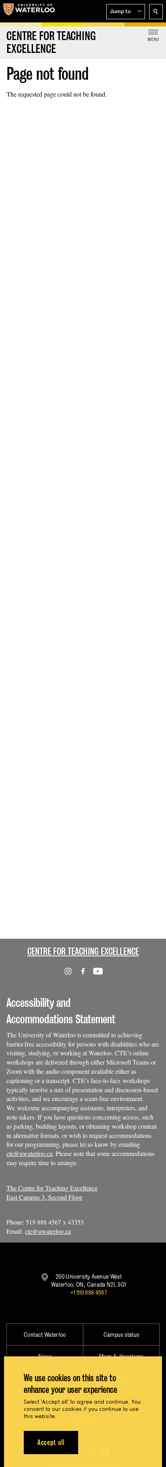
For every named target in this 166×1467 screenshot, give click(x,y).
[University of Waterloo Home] (29, 11)
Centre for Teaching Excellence (83, 951)
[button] (126, 11)
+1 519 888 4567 (88, 1292)
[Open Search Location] (156, 11)
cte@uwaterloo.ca (29, 1153)
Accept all (50, 1442)
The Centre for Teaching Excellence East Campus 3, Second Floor (52, 1192)
